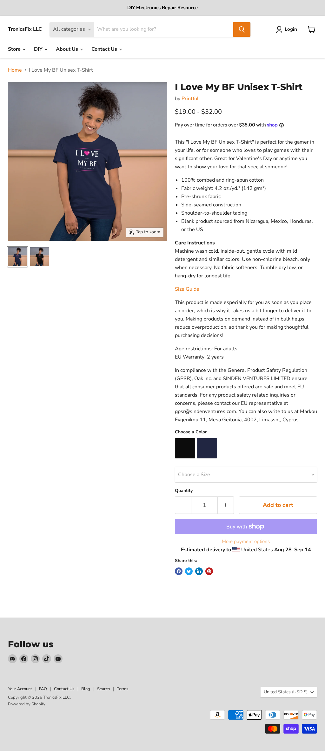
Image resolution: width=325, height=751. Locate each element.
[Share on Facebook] (178, 571)
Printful (190, 98)
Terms (122, 689)
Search (103, 689)
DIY (39, 49)
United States (286, 692)
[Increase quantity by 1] (226, 505)
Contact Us (104, 49)
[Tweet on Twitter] (189, 571)
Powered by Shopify (26, 704)
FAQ (43, 689)
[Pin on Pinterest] (209, 571)
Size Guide (187, 289)
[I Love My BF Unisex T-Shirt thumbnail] (17, 257)
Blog (85, 689)
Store (15, 49)
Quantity (184, 490)
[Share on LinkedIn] (199, 571)
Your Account (20, 689)
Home (15, 70)
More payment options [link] (246, 541)
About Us (67, 49)
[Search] (241, 29)
